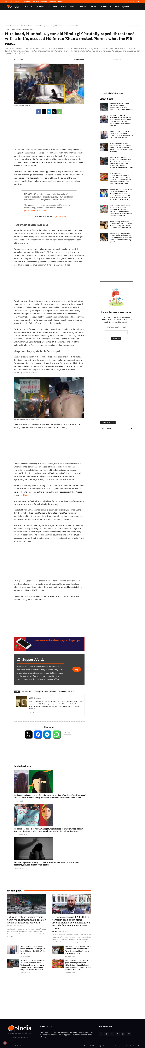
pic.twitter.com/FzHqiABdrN (35, 210)
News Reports (14, 26)
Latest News (106, 98)
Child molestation (26, 691)
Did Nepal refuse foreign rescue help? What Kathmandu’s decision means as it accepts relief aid (26, 920)
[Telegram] (49, 111)
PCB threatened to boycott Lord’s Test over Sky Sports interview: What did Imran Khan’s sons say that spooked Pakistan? (78, 950)
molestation (62, 691)
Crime (7, 29)
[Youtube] (138, 1)
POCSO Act (71, 691)
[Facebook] (125, 1)
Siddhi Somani (79, 60)
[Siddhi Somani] (21, 705)
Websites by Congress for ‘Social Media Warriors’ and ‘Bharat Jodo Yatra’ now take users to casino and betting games (121, 237)
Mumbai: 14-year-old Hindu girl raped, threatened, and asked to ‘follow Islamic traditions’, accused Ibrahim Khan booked (47, 863)
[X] (133, 1)
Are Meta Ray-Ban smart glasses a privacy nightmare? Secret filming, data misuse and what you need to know (121, 224)
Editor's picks (16, 29)
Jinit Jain (9, 926)
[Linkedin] (30, 712)
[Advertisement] (49, 562)
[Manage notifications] (5, 1043)
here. (26, 495)
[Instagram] (128, 1)
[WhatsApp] (136, 1)
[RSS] (131, 1)
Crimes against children (41, 691)
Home (7, 26)
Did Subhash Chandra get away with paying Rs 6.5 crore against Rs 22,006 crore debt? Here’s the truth (33, 950)
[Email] (54, 111)
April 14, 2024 (60, 216)
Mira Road (53, 691)
